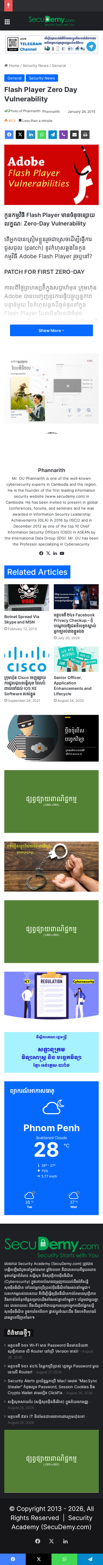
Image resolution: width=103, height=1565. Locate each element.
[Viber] (63, 134)
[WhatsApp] (41, 134)
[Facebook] (9, 134)
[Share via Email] (74, 134)
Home (13, 65)
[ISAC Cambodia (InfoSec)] (51, 44)
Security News (36, 65)
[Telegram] (52, 134)
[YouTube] (61, 553)
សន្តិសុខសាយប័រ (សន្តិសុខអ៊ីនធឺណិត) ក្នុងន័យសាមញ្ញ (48, 1401)
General (59, 65)
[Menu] (7, 23)
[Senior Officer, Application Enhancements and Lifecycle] (76, 659)
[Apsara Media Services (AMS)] (51, 388)
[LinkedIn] (31, 134)
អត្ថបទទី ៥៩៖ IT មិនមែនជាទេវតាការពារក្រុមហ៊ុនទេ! (46, 1416)
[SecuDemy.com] (51, 21)
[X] (20, 134)
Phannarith (51, 111)
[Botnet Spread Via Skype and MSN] (26, 597)
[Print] (85, 134)
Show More (50, 330)
